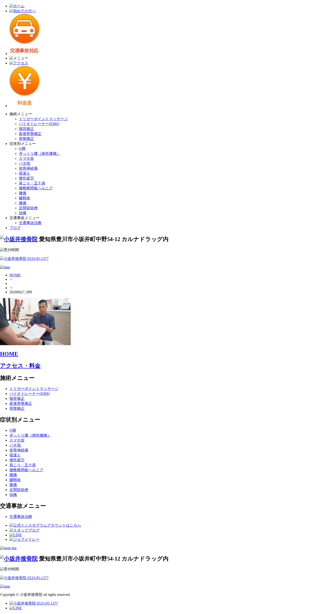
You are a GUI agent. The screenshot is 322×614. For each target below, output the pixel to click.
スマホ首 (26, 158)
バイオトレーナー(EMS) (39, 124)
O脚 (22, 149)
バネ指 (24, 163)
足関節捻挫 (28, 208)
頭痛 (22, 213)
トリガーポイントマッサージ (43, 119)
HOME (15, 275)
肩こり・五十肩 (32, 183)
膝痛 (22, 203)
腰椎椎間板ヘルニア (36, 188)
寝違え (24, 173)
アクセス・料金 (20, 366)
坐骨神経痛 (28, 168)
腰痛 (22, 193)
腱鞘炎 (24, 198)
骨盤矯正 (26, 139)
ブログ (15, 228)
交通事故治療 (30, 223)
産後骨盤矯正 (30, 134)
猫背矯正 (26, 129)
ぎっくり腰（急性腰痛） (39, 153)
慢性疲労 (26, 178)
